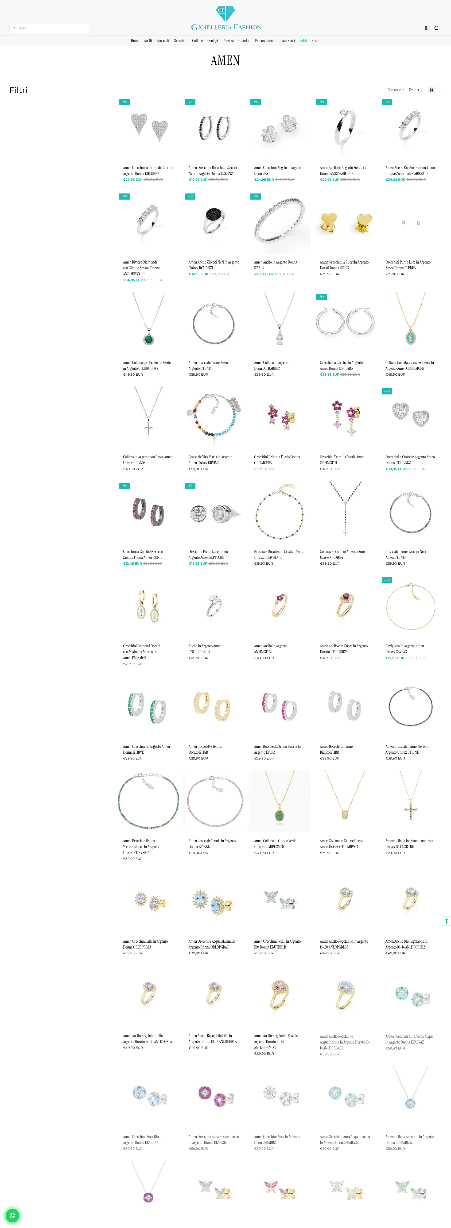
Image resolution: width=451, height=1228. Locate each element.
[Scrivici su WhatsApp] (12, 1215)
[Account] (426, 28)
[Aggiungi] (172, 152)
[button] (416, 90)
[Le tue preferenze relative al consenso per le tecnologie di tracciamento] (446, 921)
